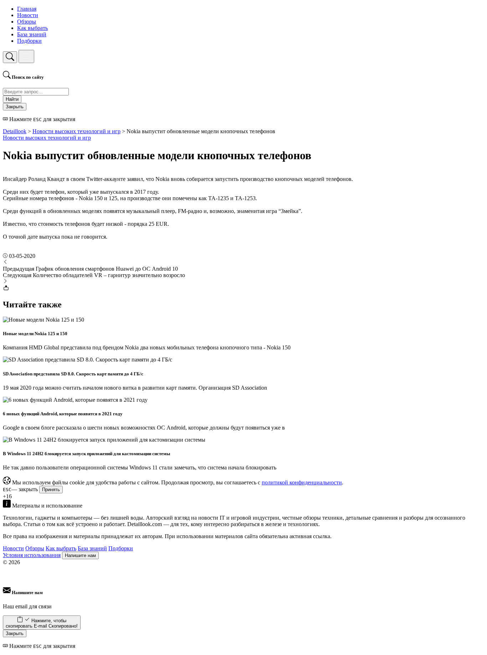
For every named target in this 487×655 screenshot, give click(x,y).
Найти (12, 99)
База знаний (31, 34)
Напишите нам (80, 555)
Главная (26, 9)
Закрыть (15, 106)
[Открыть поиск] (10, 57)
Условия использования (32, 555)
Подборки (29, 41)
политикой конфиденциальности (302, 482)
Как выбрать (32, 28)
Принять (51, 489)
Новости (27, 15)
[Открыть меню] (26, 56)
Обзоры (26, 22)
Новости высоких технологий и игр (47, 138)
